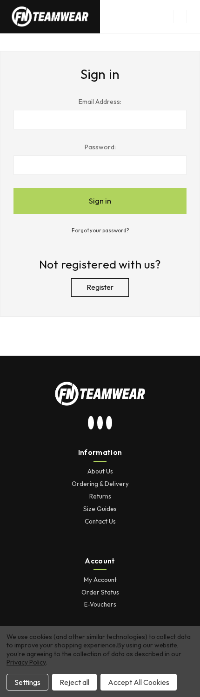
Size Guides (100, 508)
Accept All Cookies (138, 682)
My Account (100, 579)
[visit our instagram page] (91, 423)
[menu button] (180, 16)
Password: (100, 147)
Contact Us (100, 521)
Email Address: (100, 101)
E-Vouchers (100, 604)
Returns (100, 496)
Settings (27, 682)
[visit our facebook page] (109, 423)
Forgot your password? (100, 230)
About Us (100, 471)
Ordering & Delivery (100, 483)
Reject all (74, 682)
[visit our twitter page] (100, 423)
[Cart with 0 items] (193, 16)
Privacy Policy (26, 662)
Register (100, 287)
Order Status (100, 592)
